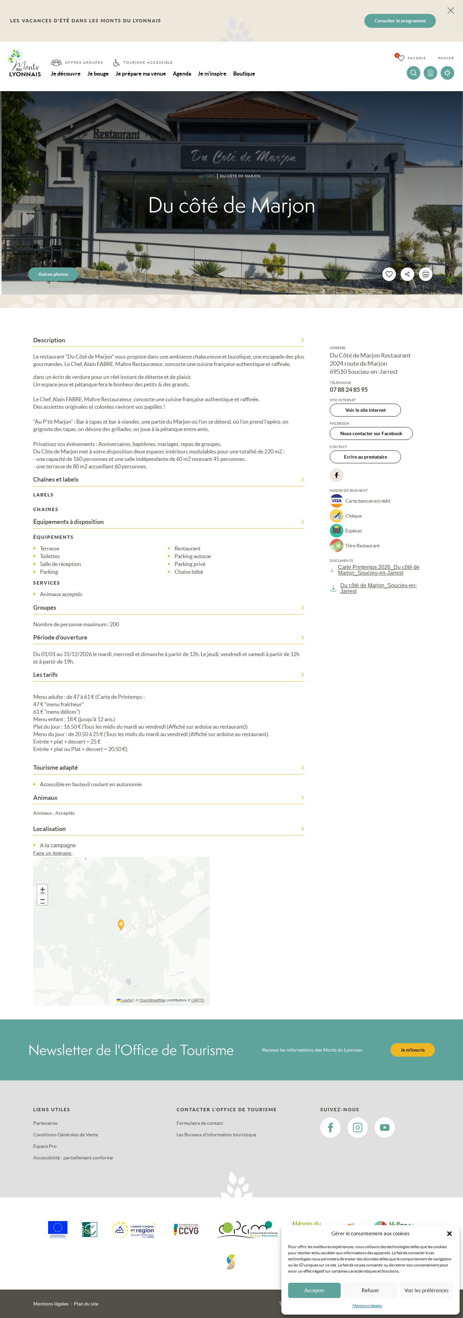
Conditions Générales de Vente (65, 1134)
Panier (446, 58)
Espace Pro (45, 1146)
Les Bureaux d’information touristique (216, 1134)
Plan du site (86, 1303)
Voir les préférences (426, 1290)
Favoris (417, 58)
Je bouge (98, 73)
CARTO (197, 999)
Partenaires (45, 1123)
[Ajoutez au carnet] (389, 274)
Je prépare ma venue (141, 73)
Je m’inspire (212, 73)
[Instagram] (357, 1127)
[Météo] (447, 73)
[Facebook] (336, 475)
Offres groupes (84, 62)
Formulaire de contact (200, 1123)
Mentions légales (367, 1305)
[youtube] (385, 1127)
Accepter (314, 1290)
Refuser (370, 1290)
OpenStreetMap (153, 999)
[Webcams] (430, 73)
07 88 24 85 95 (349, 389)
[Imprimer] (425, 274)
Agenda (182, 73)
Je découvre (66, 73)
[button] (449, 1233)
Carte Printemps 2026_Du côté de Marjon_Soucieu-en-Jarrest (379, 570)
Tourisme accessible (148, 62)
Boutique (244, 73)
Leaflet (127, 999)
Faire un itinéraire (53, 853)
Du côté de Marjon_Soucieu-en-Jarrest (378, 588)
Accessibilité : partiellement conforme (73, 1157)
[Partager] (407, 274)
